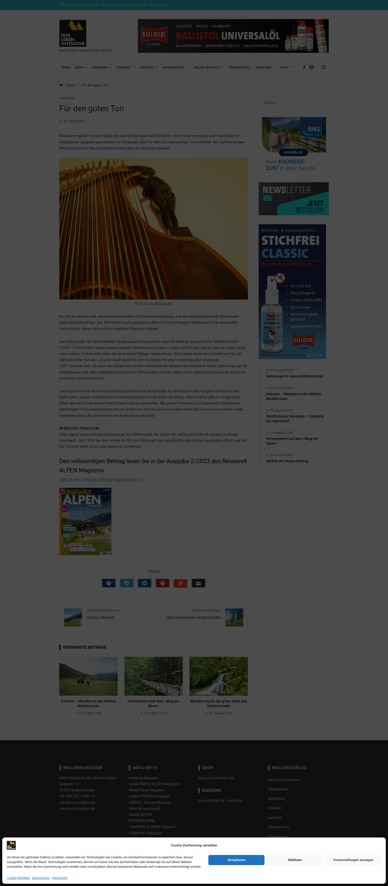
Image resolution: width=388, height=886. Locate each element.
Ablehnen (295, 860)
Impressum (60, 878)
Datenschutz (41, 878)
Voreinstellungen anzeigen (353, 860)
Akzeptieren (236, 860)
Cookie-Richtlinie (18, 878)
